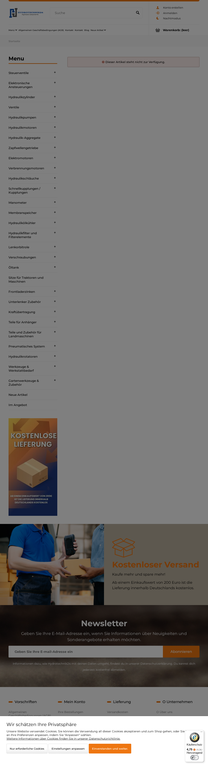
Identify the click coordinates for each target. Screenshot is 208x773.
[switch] (195, 757)
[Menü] (201, 732)
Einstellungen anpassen (68, 748)
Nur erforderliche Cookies (27, 748)
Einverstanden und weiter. (110, 748)
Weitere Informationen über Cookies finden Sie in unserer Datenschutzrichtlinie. (63, 738)
